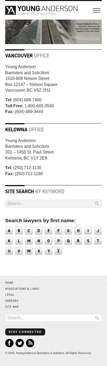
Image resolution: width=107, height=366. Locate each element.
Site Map (12, 307)
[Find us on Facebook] (9, 346)
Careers (11, 301)
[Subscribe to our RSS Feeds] (30, 346)
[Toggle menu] (96, 10)
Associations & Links (22, 289)
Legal (10, 295)
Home (9, 283)
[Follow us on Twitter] (20, 346)
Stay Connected (25, 331)
